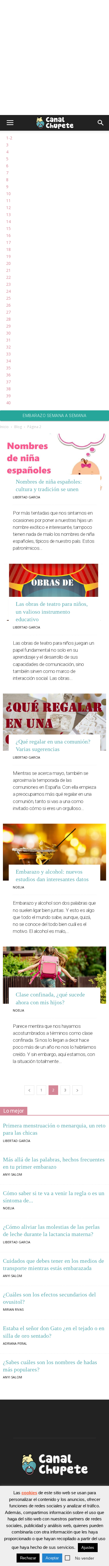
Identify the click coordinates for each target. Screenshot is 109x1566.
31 (8, 340)
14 (8, 221)
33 (8, 354)
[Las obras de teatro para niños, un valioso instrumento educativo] (54, 592)
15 (8, 228)
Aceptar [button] (52, 1558)
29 (8, 326)
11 (8, 200)
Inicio (4, 426)
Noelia (18, 887)
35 (8, 368)
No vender (84, 1558)
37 (8, 382)
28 (8, 319)
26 (8, 305)
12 (8, 207)
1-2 (9, 138)
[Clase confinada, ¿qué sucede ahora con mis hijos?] (54, 975)
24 (8, 291)
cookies (29, 1492)
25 (8, 298)
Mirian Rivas (13, 1309)
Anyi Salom (12, 1174)
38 (8, 389)
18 (8, 249)
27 (8, 312)
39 (8, 395)
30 (8, 333)
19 (8, 256)
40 (8, 402)
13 (8, 214)
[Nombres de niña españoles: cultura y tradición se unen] (54, 462)
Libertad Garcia (26, 497)
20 (8, 263)
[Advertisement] (54, 57)
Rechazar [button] (28, 1558)
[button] (101, 123)
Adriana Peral (15, 1343)
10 (8, 193)
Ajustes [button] (87, 1547)
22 (8, 277)
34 (8, 361)
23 (8, 284)
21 (8, 270)
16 (8, 235)
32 (8, 347)
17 (8, 242)
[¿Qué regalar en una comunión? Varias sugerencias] (54, 722)
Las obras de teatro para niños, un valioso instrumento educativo (52, 611)
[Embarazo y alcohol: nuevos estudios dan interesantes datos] (54, 852)
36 (8, 375)
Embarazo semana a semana (54, 415)
